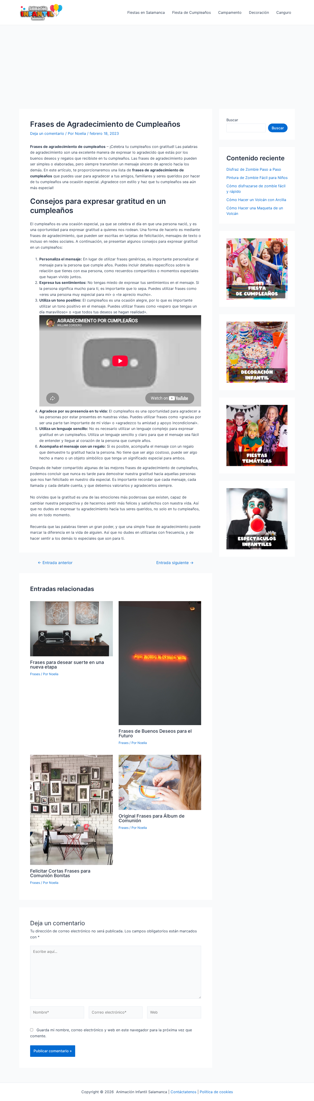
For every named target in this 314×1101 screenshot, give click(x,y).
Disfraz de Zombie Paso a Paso (253, 169)
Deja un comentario (47, 133)
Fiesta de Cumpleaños (191, 12)
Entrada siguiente (175, 563)
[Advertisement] (157, 59)
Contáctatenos (183, 1091)
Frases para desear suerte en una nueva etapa (67, 665)
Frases (35, 674)
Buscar (232, 120)
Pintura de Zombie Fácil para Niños (257, 177)
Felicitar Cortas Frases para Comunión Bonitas (60, 873)
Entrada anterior (55, 563)
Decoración (259, 12)
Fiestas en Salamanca (146, 12)
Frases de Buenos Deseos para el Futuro (155, 733)
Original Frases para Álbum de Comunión (152, 818)
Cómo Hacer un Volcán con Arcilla (256, 199)
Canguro (283, 12)
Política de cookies (216, 1091)
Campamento (230, 12)
